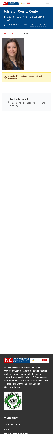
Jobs (6, 429)
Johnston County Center (21, 11)
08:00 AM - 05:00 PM (38, 25)
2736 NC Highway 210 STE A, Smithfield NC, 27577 (25, 18)
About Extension (12, 424)
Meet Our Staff (8, 33)
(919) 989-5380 (13, 25)
